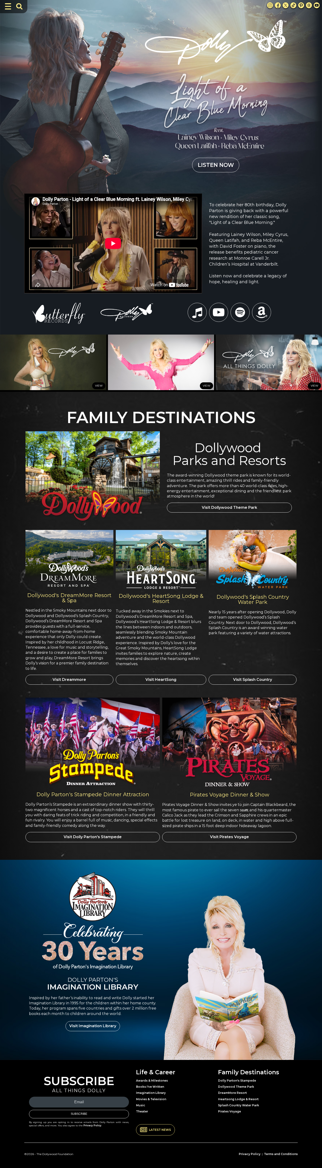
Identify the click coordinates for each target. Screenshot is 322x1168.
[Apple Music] (197, 312)
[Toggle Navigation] (8, 6)
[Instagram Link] (270, 5)
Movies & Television (151, 1099)
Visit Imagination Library (92, 1026)
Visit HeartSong (160, 679)
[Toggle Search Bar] (19, 6)
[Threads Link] (309, 5)
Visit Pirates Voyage (229, 837)
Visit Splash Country (252, 679)
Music (140, 1105)
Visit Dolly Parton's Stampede (93, 837)
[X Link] (286, 5)
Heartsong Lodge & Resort (238, 1099)
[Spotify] (240, 312)
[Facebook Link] (278, 5)
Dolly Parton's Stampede (237, 1080)
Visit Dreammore (69, 679)
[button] (155, 1130)
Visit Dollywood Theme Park (229, 507)
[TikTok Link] (293, 5)
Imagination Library (151, 1093)
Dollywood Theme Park (236, 1086)
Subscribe (79, 1113)
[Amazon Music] (261, 312)
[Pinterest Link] (301, 5)
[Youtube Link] (317, 5)
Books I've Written (150, 1086)
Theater (142, 1111)
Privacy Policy (92, 1125)
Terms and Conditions (281, 1154)
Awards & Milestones (152, 1080)
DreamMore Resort (232, 1093)
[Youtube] (218, 312)
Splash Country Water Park (238, 1105)
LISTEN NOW (216, 165)
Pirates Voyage (229, 1111)
